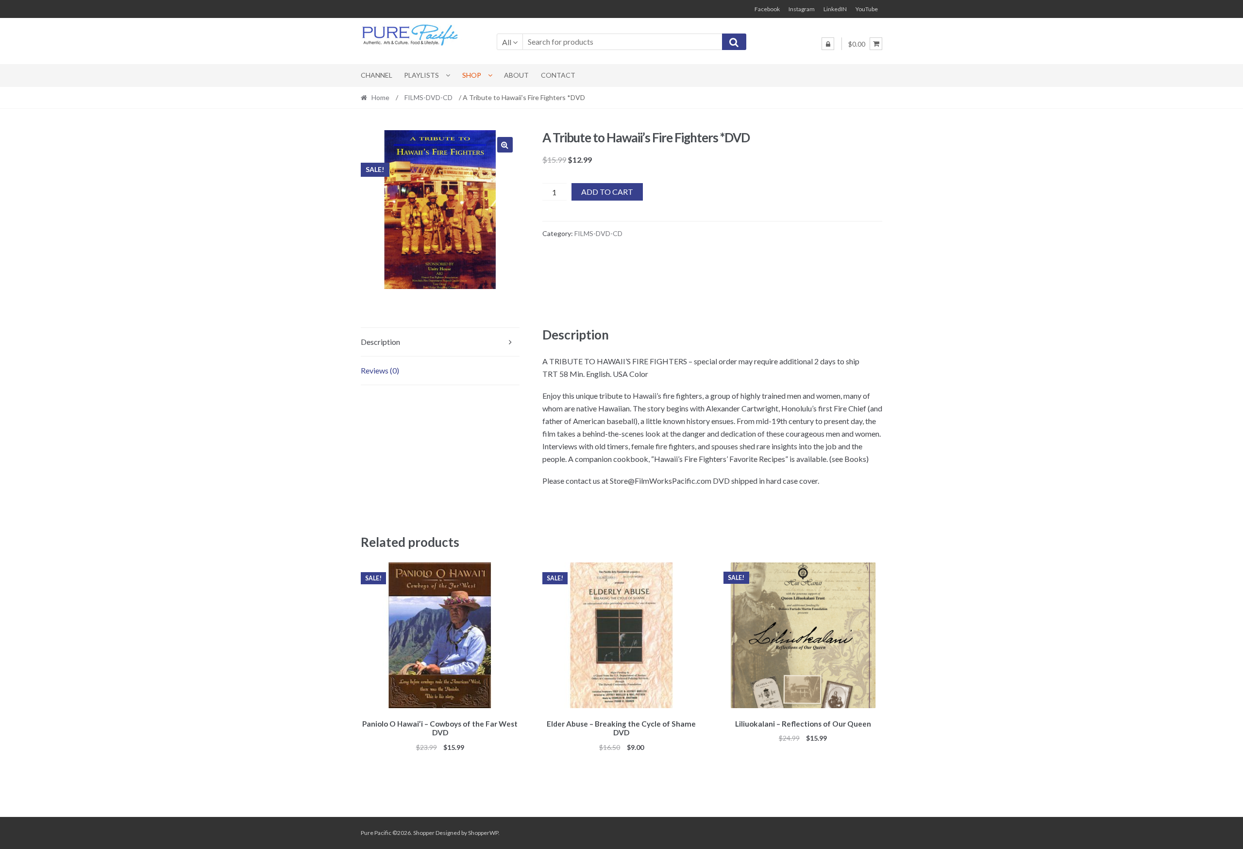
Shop (471, 75)
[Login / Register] (828, 43)
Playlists (421, 75)
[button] (505, 145)
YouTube (867, 9)
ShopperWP (483, 832)
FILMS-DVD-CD (428, 97)
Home (380, 97)
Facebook (767, 9)
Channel (376, 75)
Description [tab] (380, 341)
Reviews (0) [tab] (380, 370)
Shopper (424, 832)
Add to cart (607, 191)
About (516, 75)
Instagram (802, 9)
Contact (558, 75)
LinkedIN (835, 9)
